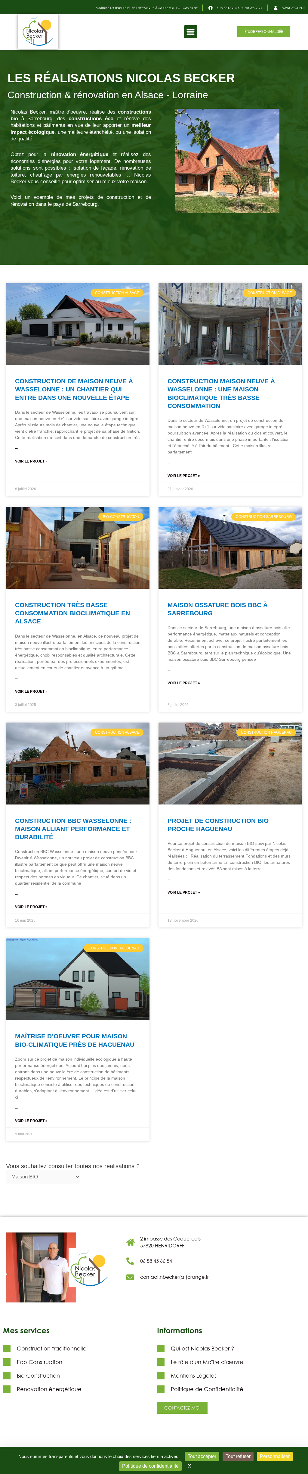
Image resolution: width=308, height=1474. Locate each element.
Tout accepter (202, 1456)
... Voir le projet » (31, 454)
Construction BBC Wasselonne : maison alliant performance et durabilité (73, 829)
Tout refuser (238, 1456)
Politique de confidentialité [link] (150, 1466)
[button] (190, 32)
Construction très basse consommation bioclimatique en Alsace (72, 613)
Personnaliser (275, 1456)
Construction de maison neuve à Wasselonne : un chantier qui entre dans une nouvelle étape (74, 389)
